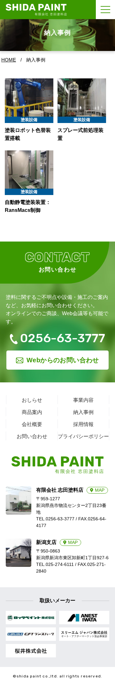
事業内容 (83, 400)
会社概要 (32, 424)
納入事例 (83, 412)
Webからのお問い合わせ (63, 360)
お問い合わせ (32, 436)
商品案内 (32, 412)
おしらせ (32, 400)
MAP (99, 490)
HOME (8, 59)
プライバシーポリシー (83, 436)
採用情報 (83, 424)
